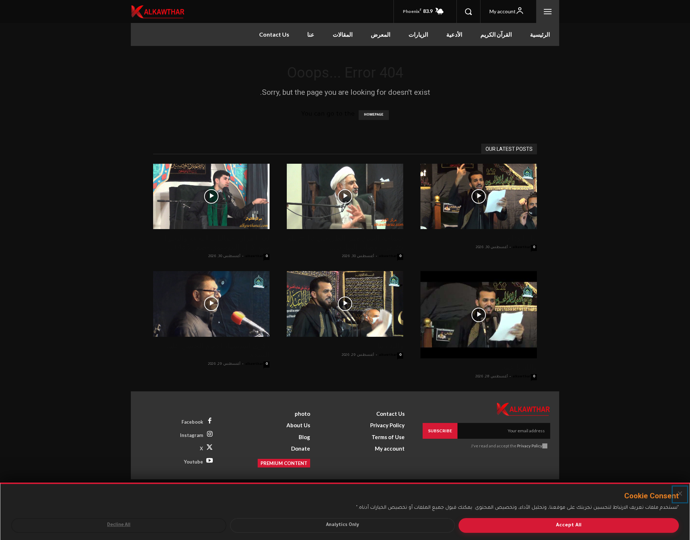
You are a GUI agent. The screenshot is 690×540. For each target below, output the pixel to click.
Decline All (118, 525)
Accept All (568, 525)
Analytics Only (342, 525)
